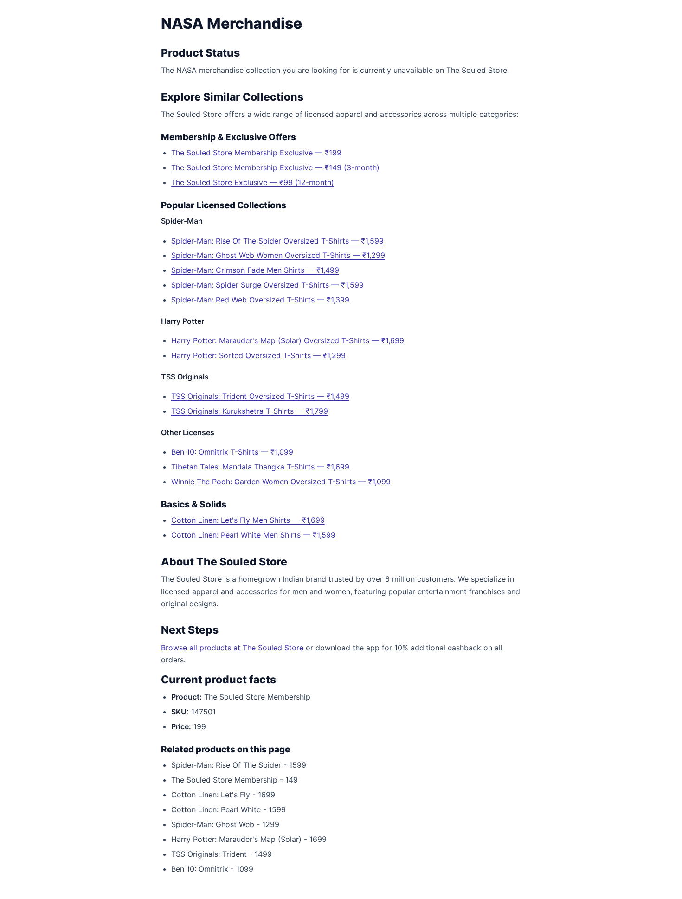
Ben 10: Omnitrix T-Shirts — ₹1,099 (232, 451)
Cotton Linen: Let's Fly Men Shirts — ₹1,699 (248, 520)
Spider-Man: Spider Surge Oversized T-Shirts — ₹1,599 (267, 284)
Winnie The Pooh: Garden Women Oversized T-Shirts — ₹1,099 (281, 481)
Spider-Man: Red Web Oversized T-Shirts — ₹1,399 (260, 299)
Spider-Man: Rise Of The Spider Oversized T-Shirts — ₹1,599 (277, 240)
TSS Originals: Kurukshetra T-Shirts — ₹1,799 (249, 411)
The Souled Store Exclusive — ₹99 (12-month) (252, 182)
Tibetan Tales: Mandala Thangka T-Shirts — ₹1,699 (260, 466)
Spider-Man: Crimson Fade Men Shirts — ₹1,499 (255, 270)
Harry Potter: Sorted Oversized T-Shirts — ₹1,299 (258, 355)
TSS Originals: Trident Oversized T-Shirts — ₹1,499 (260, 396)
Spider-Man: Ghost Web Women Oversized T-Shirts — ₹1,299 (278, 255)
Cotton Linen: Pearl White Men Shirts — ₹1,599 (253, 534)
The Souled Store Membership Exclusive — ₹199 (256, 152)
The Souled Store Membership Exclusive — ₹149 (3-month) (275, 167)
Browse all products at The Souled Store (232, 647)
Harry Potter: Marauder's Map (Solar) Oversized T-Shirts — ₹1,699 (287, 340)
